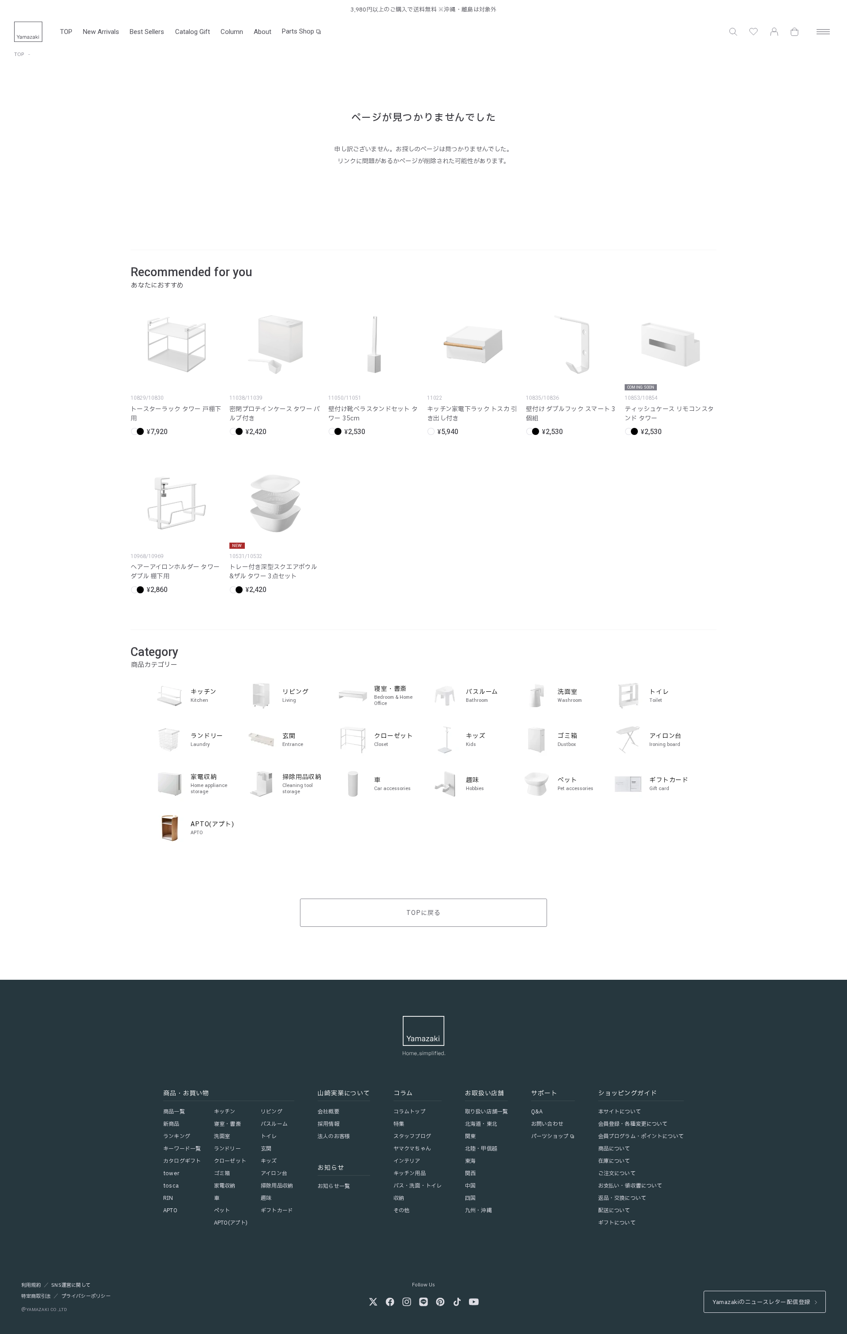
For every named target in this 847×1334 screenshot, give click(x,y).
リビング (271, 1112)
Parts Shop (298, 31)
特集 (399, 1124)
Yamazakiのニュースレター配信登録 (761, 1302)
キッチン (224, 1112)
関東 (470, 1136)
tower (171, 1173)
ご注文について (617, 1173)
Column (232, 32)
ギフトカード (277, 1210)
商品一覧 (173, 1112)
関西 (470, 1173)
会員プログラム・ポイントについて (641, 1136)
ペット (222, 1210)
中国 (470, 1186)
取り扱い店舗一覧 (486, 1112)
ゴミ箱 (222, 1173)
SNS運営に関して (70, 1285)
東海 (470, 1161)
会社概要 (328, 1112)
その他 (401, 1210)
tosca (171, 1186)
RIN (168, 1198)
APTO (170, 1210)
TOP (66, 32)
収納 (399, 1198)
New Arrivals (101, 32)
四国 (470, 1198)
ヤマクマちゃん (412, 1149)
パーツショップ (550, 1136)
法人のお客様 (334, 1136)
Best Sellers (147, 32)
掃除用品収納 (277, 1186)
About (262, 32)
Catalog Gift (192, 32)
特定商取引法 (36, 1296)
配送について (614, 1210)
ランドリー (227, 1149)
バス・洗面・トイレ (418, 1186)
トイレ (269, 1136)
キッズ (269, 1161)
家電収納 (224, 1186)
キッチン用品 (410, 1173)
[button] (733, 31)
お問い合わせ (547, 1124)
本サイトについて (619, 1112)
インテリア (407, 1161)
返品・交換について (622, 1198)
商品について (614, 1149)
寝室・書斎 (227, 1124)
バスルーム (274, 1124)
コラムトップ (410, 1112)
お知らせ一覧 (334, 1186)
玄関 (266, 1149)
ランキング (176, 1136)
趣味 (266, 1198)
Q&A (537, 1112)
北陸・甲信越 (481, 1149)
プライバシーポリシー (86, 1296)
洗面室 (222, 1136)
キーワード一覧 (182, 1149)
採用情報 (328, 1124)
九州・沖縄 (478, 1210)
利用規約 (31, 1285)
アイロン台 (274, 1173)
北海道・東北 (481, 1124)
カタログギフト (182, 1161)
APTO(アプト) (230, 1223)
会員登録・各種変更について (633, 1124)
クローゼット (230, 1161)
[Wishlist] (753, 31)
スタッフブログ (412, 1136)
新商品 (171, 1124)
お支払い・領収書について (630, 1186)
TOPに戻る (423, 913)
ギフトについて (617, 1223)
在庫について (614, 1161)
